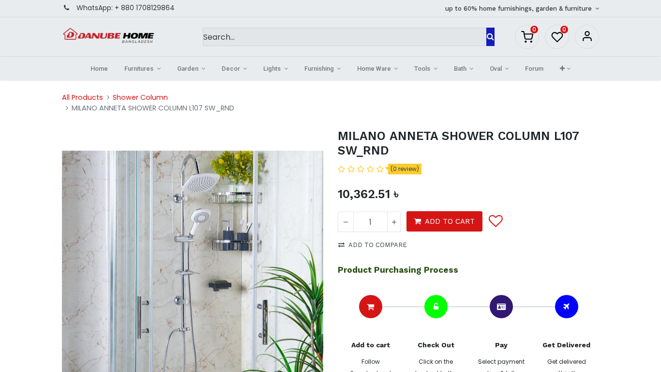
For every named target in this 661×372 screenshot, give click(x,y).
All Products (82, 97)
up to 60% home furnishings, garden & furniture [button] (519, 8)
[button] (565, 69)
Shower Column (140, 97)
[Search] (490, 37)
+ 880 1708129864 (145, 8)
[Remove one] (345, 222)
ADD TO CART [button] (450, 221)
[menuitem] (99, 69)
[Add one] (394, 222)
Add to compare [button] (377, 244)
